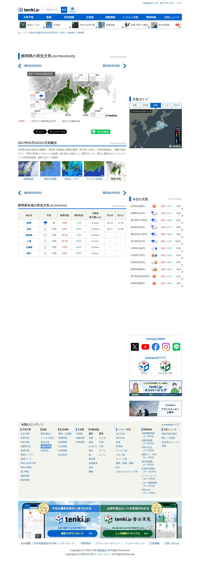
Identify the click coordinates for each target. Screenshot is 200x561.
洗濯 (91, 438)
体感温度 (93, 463)
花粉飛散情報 (148, 434)
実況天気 (45, 442)
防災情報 (69, 17)
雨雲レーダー (27, 454)
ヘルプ (178, 3)
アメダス (166, 105)
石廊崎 (29, 247)
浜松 (29, 229)
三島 (29, 241)
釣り (118, 467)
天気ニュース (171, 17)
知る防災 (62, 454)
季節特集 (151, 17)
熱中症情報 (148, 463)
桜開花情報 (148, 442)
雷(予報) (25, 471)
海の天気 (120, 438)
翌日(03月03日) (111, 65)
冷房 (101, 446)
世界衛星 (80, 442)
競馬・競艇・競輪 (124, 463)
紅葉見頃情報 (149, 470)
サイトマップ (166, 3)
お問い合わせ (171, 543)
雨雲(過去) (46, 433)
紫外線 (92, 459)
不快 (101, 442)
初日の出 (148, 491)
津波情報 (62, 442)
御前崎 (29, 235)
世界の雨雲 (26, 467)
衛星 (134, 105)
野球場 (119, 446)
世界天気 (25, 438)
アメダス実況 (47, 438)
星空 (91, 450)
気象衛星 (80, 438)
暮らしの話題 (168, 438)
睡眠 (91, 471)
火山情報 (62, 446)
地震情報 (62, 438)
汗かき (102, 438)
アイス (102, 450)
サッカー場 (121, 450)
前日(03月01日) (33, 65)
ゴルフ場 (120, 454)
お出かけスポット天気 (127, 471)
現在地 (72, 11)
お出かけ (93, 446)
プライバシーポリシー (107, 543)
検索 (64, 10)
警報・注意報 (64, 433)
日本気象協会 (40, 543)
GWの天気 (148, 449)
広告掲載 (155, 543)
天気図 (90, 17)
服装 (91, 442)
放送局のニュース (170, 442)
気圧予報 (25, 442)
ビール (102, 454)
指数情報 (110, 17)
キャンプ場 (121, 459)
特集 (164, 446)
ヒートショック (149, 477)
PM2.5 (176, 105)
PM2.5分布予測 (28, 463)
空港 (118, 442)
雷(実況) (45, 450)
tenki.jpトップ (150, 3)
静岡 (29, 223)
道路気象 (25, 475)
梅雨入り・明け (149, 456)
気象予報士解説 (169, 433)
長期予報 (25, 450)
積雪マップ (26, 459)
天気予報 (28, 17)
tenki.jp (29, 10)
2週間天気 (26, 446)
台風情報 (62, 450)
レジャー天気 (130, 17)
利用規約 (86, 543)
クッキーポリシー (135, 543)
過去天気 (46, 446)
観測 (48, 17)
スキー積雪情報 (149, 484)
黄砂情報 (25, 480)
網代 (29, 253)
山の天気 (120, 433)
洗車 (91, 467)
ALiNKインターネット (61, 543)
